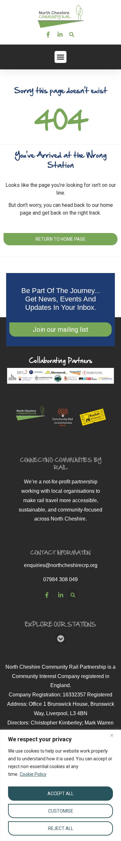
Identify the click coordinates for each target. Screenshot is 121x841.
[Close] (114, 735)
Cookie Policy (33, 774)
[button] (72, 35)
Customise (60, 811)
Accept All (60, 793)
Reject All (60, 828)
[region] (60, 785)
